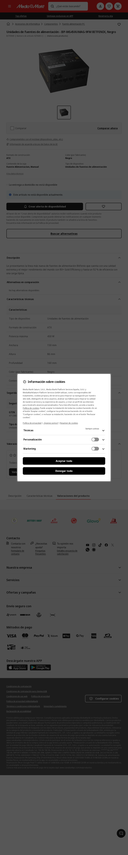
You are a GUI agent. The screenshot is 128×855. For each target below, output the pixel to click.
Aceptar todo (64, 461)
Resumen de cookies (69, 423)
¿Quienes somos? (50, 423)
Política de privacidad (32, 423)
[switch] (95, 439)
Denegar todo (64, 471)
